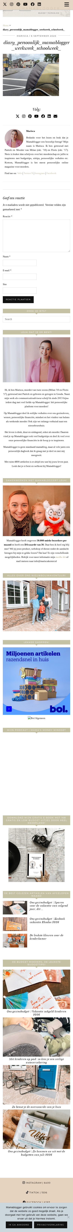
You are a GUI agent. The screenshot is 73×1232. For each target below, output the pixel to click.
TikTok (38, 1192)
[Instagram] (11, 4)
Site (5, 284)
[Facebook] (33, 4)
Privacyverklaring (50, 1225)
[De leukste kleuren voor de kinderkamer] (15, 940)
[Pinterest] (18, 4)
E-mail (7, 270)
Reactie (7, 216)
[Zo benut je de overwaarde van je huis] (36, 1084)
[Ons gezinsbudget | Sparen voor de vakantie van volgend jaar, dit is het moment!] (15, 908)
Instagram (40, 173)
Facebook (51, 173)
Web (19, 173)
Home (6, 25)
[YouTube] (25, 4)
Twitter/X (28, 173)
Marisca (22, 36)
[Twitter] (5, 4)
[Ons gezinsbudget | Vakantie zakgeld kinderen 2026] (36, 989)
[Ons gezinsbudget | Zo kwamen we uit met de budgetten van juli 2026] (36, 1129)
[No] (68, 1217)
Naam (6, 256)
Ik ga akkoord (19, 1225)
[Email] (55, 116)
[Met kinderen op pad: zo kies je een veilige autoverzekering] (36, 1037)
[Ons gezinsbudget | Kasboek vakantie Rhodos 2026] (15, 924)
